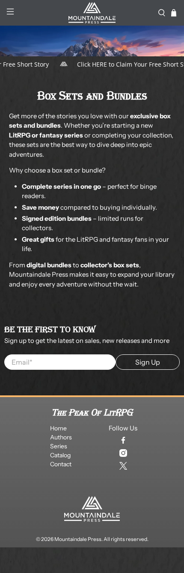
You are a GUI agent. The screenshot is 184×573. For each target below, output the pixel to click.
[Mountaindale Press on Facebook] (123, 440)
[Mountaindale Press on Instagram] (123, 453)
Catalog (60, 455)
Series (58, 446)
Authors (61, 437)
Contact (60, 464)
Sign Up (147, 362)
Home (58, 428)
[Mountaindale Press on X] (123, 466)
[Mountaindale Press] (92, 12)
